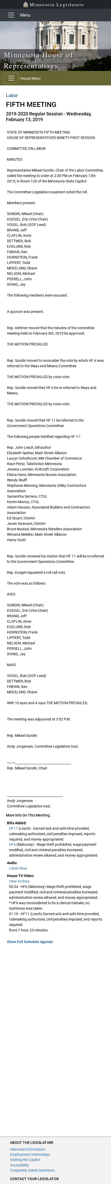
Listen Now (18, 868)
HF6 (13, 844)
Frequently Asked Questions (32, 1170)
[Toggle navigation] (11, 15)
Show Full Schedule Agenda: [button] (30, 942)
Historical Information (27, 1149)
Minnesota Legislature (57, 4)
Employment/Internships (30, 1154)
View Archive (19, 881)
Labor (12, 95)
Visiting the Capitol (25, 1160)
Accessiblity (19, 1165)
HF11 (14, 828)
